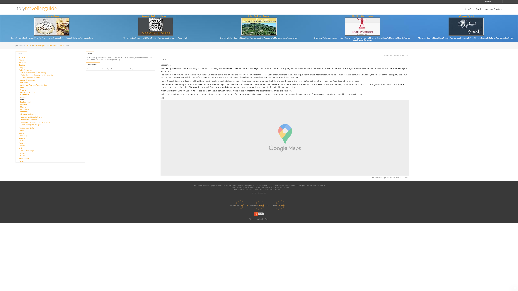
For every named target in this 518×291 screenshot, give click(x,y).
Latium (21, 130)
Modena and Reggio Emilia (31, 117)
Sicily (21, 148)
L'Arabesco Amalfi (466, 16)
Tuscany (22, 153)
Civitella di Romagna (28, 92)
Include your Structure (492, 9)
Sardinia (22, 146)
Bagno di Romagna (27, 80)
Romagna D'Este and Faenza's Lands (35, 122)
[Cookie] (515, 288)
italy (36, 8)
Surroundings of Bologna (31, 125)
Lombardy (23, 135)
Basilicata (22, 62)
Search (478, 9)
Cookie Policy (264, 219)
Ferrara (23, 97)
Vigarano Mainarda (27, 114)
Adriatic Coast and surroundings (33, 73)
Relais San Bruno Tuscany (259, 16)
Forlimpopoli (25, 102)
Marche (22, 138)
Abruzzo (22, 57)
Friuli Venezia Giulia (26, 128)
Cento (22, 87)
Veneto (22, 161)
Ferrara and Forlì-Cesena (55, 45)
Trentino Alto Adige (26, 151)
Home (29, 45)
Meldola (23, 104)
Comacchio (24, 95)
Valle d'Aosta (24, 158)
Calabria (22, 65)
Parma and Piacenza (29, 120)
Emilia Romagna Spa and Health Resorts (37, 75)
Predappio (24, 112)
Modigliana (24, 109)
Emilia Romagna (39, 45)
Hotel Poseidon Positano (362, 16)
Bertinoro (24, 83)
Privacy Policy (254, 219)
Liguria (21, 133)
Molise (21, 140)
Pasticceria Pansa (52, 16)
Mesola (23, 107)
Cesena (23, 90)
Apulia (21, 60)
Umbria (22, 156)
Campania (23, 67)
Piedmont (23, 143)
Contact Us (262, 193)
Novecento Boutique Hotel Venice (155, 16)
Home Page (469, 9)
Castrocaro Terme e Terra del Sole (33, 85)
